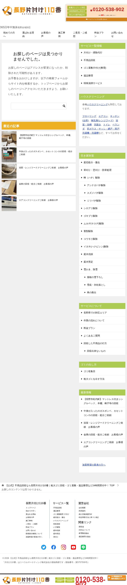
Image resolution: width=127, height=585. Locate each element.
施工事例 (61, 34)
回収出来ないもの (96, 351)
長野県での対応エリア (95, 312)
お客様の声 (45, 34)
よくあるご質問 (92, 335)
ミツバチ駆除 (94, 200)
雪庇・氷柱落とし (96, 284)
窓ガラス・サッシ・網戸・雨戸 (103, 128)
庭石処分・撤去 (92, 162)
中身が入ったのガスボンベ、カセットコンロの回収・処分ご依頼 (45, 153)
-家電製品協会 (83, 533)
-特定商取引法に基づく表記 (88, 517)
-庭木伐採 (56, 530)
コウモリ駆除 (91, 239)
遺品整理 (88, 75)
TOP (59, 485)
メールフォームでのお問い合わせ (97, 19)
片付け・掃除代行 (93, 52)
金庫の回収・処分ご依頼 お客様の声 (36, 184)
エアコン (103, 116)
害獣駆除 (88, 231)
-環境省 (81, 527)
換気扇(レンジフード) (102, 120)
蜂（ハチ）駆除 (92, 177)
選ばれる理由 (28, 34)
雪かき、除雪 (91, 269)
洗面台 (97, 124)
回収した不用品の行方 (95, 343)
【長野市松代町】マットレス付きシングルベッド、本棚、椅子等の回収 (45, 136)
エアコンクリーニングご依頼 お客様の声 (38, 200)
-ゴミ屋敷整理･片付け (61, 514)
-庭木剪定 (56, 533)
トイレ (106, 124)
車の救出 (91, 292)
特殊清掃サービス (93, 83)
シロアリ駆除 (91, 208)
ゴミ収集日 (89, 371)
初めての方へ (9, 34)
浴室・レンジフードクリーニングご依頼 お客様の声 (43, 168)
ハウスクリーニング (97, 104)
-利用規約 (81, 511)
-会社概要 (81, 508)
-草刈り (55, 537)
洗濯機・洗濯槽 (90, 133)
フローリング (89, 116)
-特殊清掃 (56, 524)
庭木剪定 (88, 261)
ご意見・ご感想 (80, 34)
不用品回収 (89, 60)
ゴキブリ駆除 (91, 216)
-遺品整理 (56, 511)
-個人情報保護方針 (85, 514)
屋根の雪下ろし (95, 277)
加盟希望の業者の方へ (94, 464)
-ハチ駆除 (56, 527)
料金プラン (99, 34)
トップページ (31, 508)
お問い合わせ (117, 34)
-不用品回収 (57, 508)
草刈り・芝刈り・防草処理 (97, 170)
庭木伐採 (88, 254)
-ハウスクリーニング (60, 521)
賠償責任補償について (34, 533)
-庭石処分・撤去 (59, 517)
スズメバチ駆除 (95, 193)
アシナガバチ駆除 (96, 185)
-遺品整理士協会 (84, 536)
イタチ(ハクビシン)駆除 (96, 246)
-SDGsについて (84, 530)
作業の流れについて (94, 320)
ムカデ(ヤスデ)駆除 (94, 223)
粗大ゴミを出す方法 (94, 379)
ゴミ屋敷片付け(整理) (95, 67)
